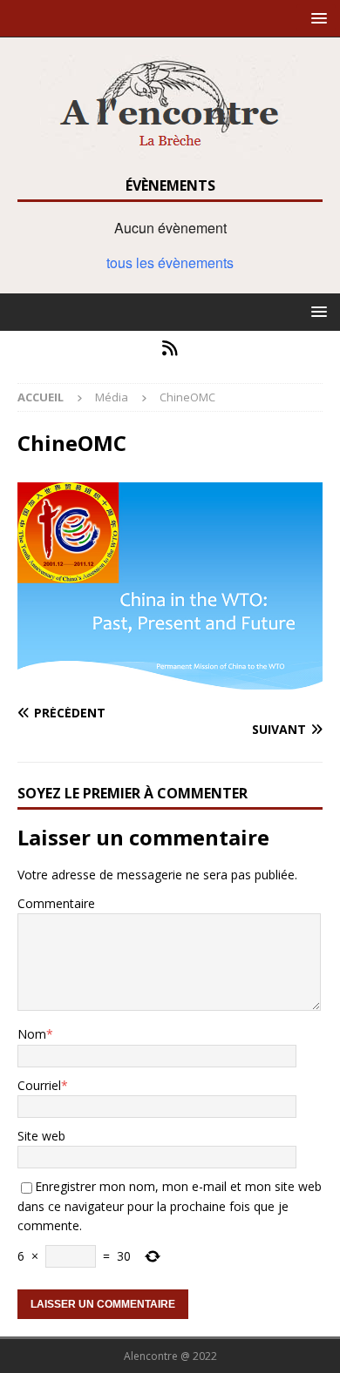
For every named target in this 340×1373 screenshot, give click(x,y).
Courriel (39, 1085)
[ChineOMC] (170, 679)
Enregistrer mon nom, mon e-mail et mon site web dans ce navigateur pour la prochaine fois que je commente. (169, 1206)
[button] (316, 17)
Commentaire (56, 903)
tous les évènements (170, 262)
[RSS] (170, 348)
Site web (41, 1135)
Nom (31, 1034)
